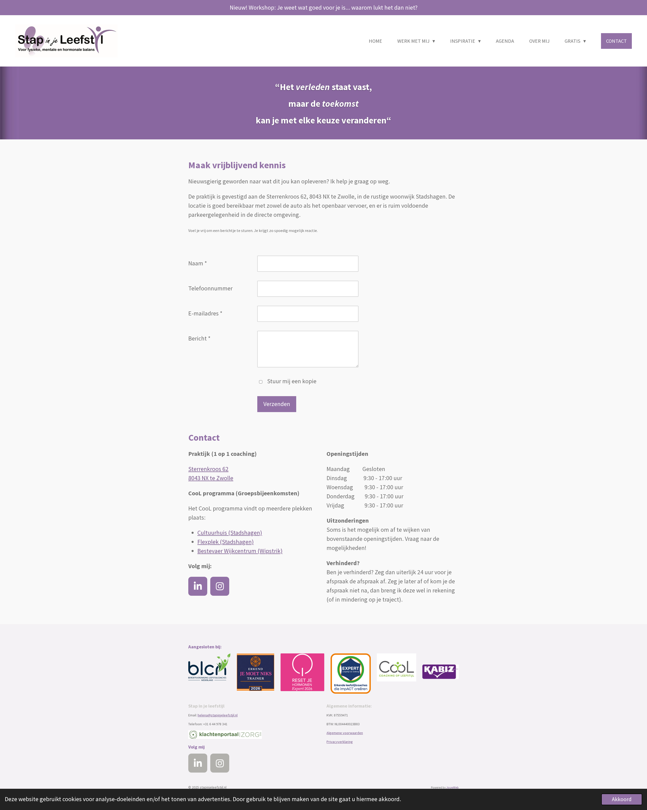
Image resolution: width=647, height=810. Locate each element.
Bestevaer (210, 551)
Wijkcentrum (241, 551)
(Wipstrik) (270, 551)
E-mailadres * (205, 313)
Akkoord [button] (622, 799)
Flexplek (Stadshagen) (225, 542)
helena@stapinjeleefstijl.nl (218, 715)
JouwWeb (452, 787)
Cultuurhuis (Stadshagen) (229, 533)
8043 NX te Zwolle (210, 478)
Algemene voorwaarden (345, 733)
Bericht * (199, 338)
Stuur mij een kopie (291, 381)
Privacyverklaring (340, 741)
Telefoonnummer (210, 288)
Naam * (197, 263)
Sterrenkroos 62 (208, 469)
